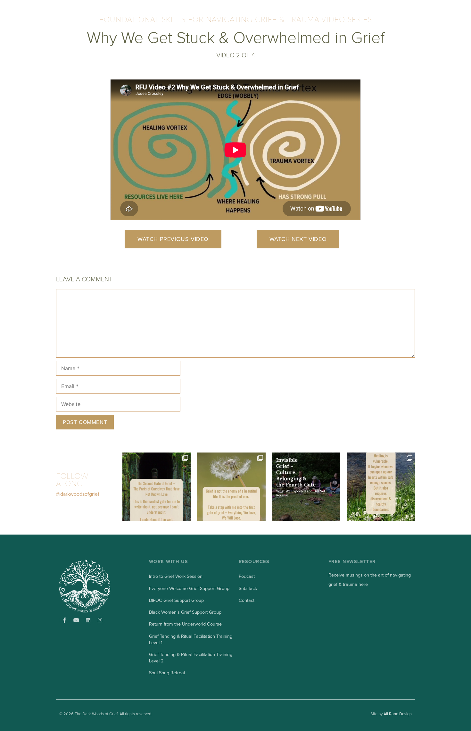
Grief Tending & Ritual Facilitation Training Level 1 (190, 639)
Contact (246, 600)
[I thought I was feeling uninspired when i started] (306, 487)
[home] (93, 586)
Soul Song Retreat (167, 673)
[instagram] (100, 620)
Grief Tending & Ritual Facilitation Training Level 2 (190, 658)
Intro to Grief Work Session (175, 576)
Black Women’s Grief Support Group (185, 612)
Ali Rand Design (398, 714)
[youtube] (76, 620)
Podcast (247, 576)
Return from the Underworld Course (185, 624)
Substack (248, 588)
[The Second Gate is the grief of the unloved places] (156, 487)
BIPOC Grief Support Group (176, 600)
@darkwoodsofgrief (77, 494)
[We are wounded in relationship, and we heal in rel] (381, 487)
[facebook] (64, 620)
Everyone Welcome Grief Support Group (189, 588)
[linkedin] (88, 620)
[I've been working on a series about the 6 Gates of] (231, 487)
